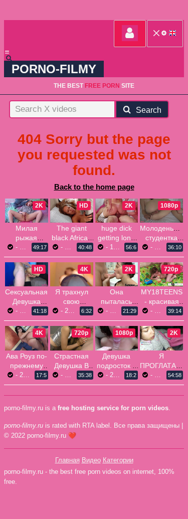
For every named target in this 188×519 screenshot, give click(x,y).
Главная (67, 460)
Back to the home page (94, 187)
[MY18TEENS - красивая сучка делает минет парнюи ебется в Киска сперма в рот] (161, 274)
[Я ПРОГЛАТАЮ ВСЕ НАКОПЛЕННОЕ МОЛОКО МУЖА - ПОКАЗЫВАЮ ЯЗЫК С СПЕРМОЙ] (161, 338)
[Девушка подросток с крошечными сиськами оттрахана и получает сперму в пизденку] (116, 338)
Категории (118, 460)
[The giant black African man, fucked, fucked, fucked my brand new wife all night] (71, 211)
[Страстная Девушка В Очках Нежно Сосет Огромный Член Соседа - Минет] (71, 338)
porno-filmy (54, 69)
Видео (91, 460)
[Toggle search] (13, 58)
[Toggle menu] (7, 52)
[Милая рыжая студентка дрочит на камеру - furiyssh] (26, 211)
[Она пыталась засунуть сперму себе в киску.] (116, 274)
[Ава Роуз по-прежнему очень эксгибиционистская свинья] (26, 338)
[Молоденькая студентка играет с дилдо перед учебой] (161, 211)
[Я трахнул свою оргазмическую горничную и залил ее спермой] (71, 274)
